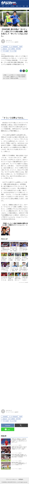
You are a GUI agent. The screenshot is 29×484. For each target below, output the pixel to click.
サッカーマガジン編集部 (12, 42)
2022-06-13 (9, 40)
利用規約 (21, 479)
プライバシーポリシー (11, 479)
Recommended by (22, 282)
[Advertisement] (14, 97)
